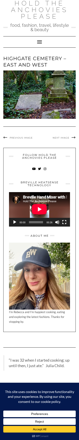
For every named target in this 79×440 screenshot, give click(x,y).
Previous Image (21, 137)
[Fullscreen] (64, 222)
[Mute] (57, 222)
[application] (39, 209)
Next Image (61, 137)
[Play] (15, 222)
